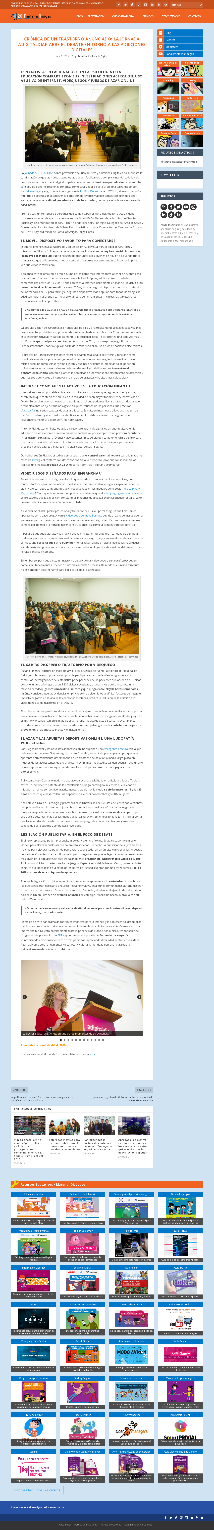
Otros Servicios (171, 16)
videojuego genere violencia (121, 493)
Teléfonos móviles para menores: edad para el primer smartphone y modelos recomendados (64, 1144)
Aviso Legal (65, 1524)
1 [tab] (61, 1040)
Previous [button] (24, 997)
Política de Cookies (110, 1524)
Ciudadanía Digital (123, 16)
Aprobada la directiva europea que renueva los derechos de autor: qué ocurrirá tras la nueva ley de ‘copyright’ (133, 1146)
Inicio (79, 16)
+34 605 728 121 (56, 1507)
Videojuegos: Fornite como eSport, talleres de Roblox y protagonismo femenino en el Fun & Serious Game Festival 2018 (28, 1149)
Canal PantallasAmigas (180, 54)
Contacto (194, 16)
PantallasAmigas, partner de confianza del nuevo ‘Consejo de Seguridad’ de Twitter (98, 1144)
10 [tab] (95, 1040)
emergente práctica (115, 749)
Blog (73, 56)
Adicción (82, 56)
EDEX (61, 935)
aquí (92, 1054)
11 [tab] (99, 1040)
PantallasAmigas (31, 191)
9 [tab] (91, 1040)
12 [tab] (103, 1040)
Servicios (148, 16)
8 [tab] (88, 1040)
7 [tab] (84, 1040)
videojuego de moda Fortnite (84, 515)
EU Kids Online (89, 191)
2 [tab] (65, 1040)
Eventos (171, 40)
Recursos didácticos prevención (178, 161)
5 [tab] (76, 1040)
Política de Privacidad (85, 1524)
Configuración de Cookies (138, 1524)
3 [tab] (68, 1040)
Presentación (96, 16)
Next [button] (138, 997)
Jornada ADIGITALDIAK (38, 173)
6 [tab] (80, 1040)
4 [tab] (72, 1040)
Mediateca (172, 47)
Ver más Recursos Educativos (37, 1490)
